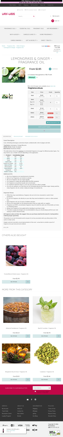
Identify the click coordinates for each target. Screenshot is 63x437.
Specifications (18, 136)
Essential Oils (25, 28)
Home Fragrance (46, 34)
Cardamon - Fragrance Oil (47, 372)
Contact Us (50, 5)
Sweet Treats (46, 40)
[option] (13, 75)
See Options (14, 281)
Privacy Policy (45, 392)
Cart (56, 20)
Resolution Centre (7, 413)
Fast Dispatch (42, 10)
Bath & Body (14, 34)
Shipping (26, 5)
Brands (19, 416)
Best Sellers (13, 5)
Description (7, 136)
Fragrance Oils (10, 28)
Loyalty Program (6, 416)
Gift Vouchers (34, 5)
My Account (55, 16)
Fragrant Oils (38, 28)
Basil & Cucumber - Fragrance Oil (47, 328)
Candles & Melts (29, 34)
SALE (20, 5)
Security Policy (52, 416)
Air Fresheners (52, 28)
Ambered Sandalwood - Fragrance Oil (16, 328)
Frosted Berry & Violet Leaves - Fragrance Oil (16, 274)
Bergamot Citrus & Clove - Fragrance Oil (16, 372)
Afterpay (35, 411)
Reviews (28, 136)
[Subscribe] (49, 388)
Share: (43, 46)
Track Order (5, 411)
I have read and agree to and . (42, 392)
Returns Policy (52, 413)
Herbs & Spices (21, 46)
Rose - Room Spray (11, 430)
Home (3, 46)
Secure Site (20, 10)
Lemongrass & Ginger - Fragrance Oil (13, 47)
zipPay (34, 413)
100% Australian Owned (31, 10)
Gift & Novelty (31, 40)
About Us (42, 5)
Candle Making (16, 40)
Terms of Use (51, 408)
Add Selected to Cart (54, 122)
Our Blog (35, 416)
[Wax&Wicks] (8, 13)
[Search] (33, 16)
